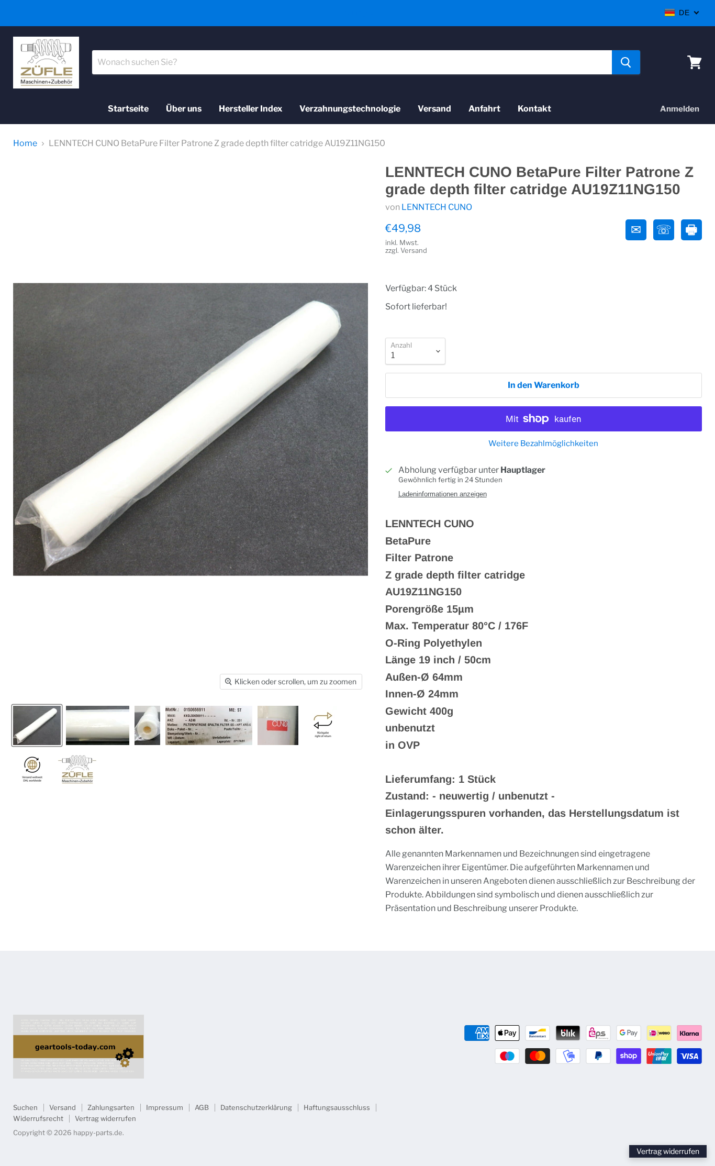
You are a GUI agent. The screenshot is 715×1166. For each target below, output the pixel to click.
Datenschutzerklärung (256, 1107)
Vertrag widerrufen (105, 1118)
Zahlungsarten (111, 1107)
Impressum (164, 1107)
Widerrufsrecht (38, 1118)
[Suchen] (626, 62)
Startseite (128, 109)
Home (25, 143)
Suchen (25, 1107)
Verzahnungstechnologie (349, 109)
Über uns (184, 109)
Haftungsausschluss (337, 1107)
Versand (434, 109)
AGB (202, 1107)
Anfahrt (484, 109)
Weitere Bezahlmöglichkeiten (543, 443)
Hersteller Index (250, 109)
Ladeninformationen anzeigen (442, 494)
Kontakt (534, 109)
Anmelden (679, 109)
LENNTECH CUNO (436, 207)
